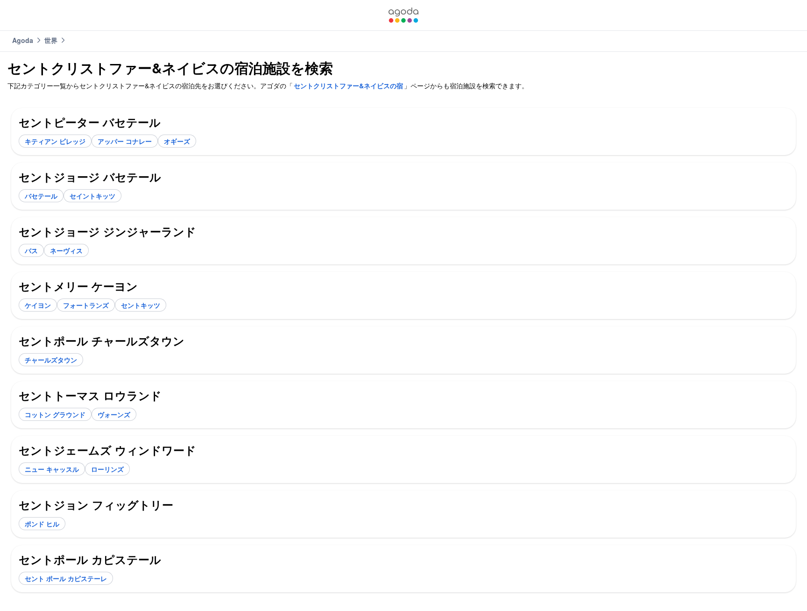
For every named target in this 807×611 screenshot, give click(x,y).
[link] (403, 15)
